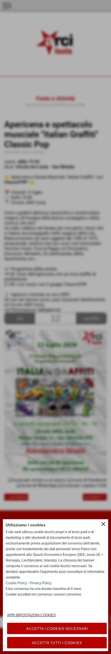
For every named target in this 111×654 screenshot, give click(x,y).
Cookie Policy (16, 583)
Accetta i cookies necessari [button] (57, 629)
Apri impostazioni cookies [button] (31, 615)
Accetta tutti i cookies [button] (57, 643)
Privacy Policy (41, 583)
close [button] (103, 524)
